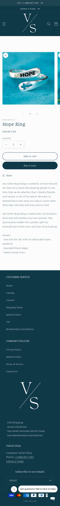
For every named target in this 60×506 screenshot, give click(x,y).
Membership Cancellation (20, 329)
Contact (10, 300)
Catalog (10, 292)
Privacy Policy (13, 349)
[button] (4, 24)
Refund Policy (13, 314)
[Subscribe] (50, 480)
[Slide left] (23, 113)
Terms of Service (14, 364)
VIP (8, 321)
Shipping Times (14, 307)
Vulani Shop (32, 501)
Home (9, 285)
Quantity (6, 138)
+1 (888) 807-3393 (24, 457)
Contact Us (12, 371)
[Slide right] (37, 113)
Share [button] (9, 175)
